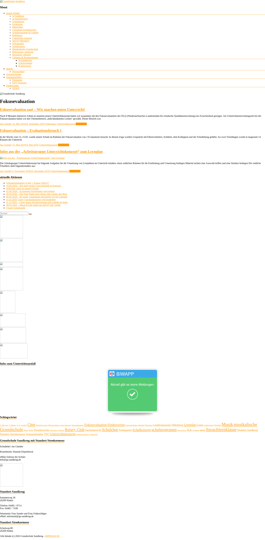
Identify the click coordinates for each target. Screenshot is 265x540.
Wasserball (94, 434)
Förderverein (12, 85)
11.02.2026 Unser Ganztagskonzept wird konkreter (31, 199)
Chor (31, 424)
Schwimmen (181, 430)
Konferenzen (24, 66)
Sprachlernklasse (221, 429)
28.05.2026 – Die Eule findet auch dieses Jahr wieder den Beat (36, 194)
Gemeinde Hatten (131, 425)
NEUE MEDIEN (20, 41)
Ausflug (24, 425)
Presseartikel (18, 71)
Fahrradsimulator (78, 425)
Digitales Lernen (42, 425)
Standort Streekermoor (12, 434)
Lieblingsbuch (209, 425)
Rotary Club (74, 429)
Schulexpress (18, 46)
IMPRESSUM (52, 536)
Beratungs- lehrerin (21, 54)
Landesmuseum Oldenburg (168, 424)
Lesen (200, 424)
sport (202, 430)
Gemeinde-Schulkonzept (24, 30)
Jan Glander (6, 124)
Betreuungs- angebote (22, 52)
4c (20, 425)
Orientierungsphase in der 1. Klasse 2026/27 (27, 183)
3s (17, 425)
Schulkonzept (141, 430)
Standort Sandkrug (247, 430)
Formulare (17, 80)
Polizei (31, 430)
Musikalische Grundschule (25, 49)
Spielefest (195, 430)
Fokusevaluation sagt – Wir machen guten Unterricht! (42, 109)
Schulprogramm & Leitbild (25, 32)
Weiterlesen (81, 124)
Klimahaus (149, 425)
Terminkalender (13, 74)
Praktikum (17, 35)
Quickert (61, 430)
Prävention (54, 430)
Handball (141, 425)
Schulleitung (18, 21)
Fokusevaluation (95, 425)
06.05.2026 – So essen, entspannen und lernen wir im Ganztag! (36, 196)
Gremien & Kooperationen (25, 57)
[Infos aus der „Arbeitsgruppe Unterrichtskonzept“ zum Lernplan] (32, 158)
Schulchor (110, 429)
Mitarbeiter (17, 27)
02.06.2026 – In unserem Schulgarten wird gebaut (30, 191)
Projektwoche (41, 430)
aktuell (9, 68)
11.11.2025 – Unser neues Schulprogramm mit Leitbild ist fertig (37, 202)
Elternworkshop (54, 425)
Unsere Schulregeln (15, 208)
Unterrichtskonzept (66, 124)
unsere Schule (13, 13)
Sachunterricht (93, 430)
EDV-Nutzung (19, 82)
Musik (227, 424)
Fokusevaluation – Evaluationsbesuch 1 (31, 130)
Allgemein (50, 124)
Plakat (26, 430)
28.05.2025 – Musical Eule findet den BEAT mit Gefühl (33, 205)
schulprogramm (164, 429)
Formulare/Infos (14, 77)
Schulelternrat (25, 60)
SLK (189, 430)
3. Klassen (12, 425)
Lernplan (190, 425)
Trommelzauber (34, 434)
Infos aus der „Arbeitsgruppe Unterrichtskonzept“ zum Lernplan (51, 151)
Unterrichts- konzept (22, 38)
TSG (46, 434)
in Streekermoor (20, 18)
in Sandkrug (18, 16)
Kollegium (17, 24)
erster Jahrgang (65, 425)
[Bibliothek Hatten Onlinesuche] (12, 326)
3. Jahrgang (4, 425)
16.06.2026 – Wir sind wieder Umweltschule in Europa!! (33, 185)
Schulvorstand (25, 63)
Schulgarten (18, 43)
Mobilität (218, 425)
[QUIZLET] (13, 342)
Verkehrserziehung (83, 434)
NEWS (15, 88)
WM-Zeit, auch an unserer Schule (22, 188)
